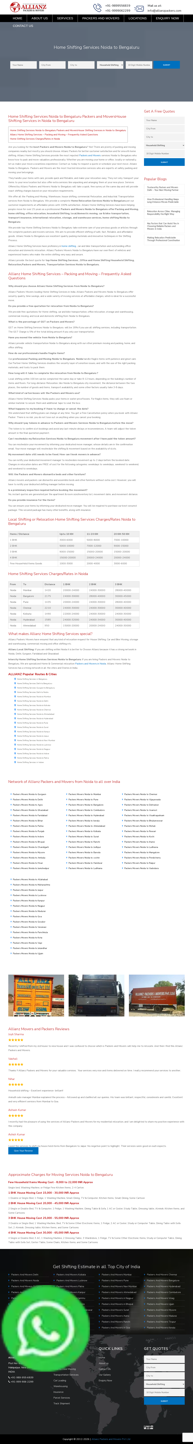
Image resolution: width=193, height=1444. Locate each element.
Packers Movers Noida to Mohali (140, 826)
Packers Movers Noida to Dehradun (141, 804)
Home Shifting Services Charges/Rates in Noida (35, 138)
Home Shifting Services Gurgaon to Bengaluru (36, 688)
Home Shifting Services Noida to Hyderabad (35, 718)
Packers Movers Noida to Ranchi (84, 841)
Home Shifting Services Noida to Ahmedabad (35, 714)
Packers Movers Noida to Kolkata (85, 831)
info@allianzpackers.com (164, 11)
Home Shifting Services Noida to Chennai (34, 710)
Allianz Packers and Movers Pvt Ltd (111, 1439)
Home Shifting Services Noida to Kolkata (33, 705)
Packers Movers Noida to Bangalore (86, 804)
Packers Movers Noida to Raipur (139, 863)
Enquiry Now (167, 18)
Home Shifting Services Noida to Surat (32, 727)
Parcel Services (62, 1397)
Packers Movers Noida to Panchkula (30, 932)
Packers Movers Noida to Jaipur (28, 890)
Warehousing (61, 1386)
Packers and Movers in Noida (90, 663)
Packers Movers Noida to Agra (28, 804)
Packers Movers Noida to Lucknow (29, 895)
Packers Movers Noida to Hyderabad (86, 815)
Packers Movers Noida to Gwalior (29, 921)
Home (17, 18)
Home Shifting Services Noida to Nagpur (33, 749)
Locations (138, 18)
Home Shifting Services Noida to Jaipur (33, 736)
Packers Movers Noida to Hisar (28, 863)
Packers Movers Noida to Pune (83, 799)
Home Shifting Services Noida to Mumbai (34, 696)
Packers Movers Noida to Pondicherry (142, 857)
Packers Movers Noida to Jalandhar (30, 948)
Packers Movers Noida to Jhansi (139, 841)
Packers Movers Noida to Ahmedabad (87, 826)
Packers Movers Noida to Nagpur (29, 906)
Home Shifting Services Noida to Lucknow (34, 745)
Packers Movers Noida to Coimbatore (86, 810)
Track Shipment (62, 1403)
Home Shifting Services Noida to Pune (32, 723)
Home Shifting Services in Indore (30, 762)
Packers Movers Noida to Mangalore (142, 852)
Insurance (58, 1392)
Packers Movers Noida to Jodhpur (85, 847)
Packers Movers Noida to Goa (27, 916)
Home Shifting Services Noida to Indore (33, 753)
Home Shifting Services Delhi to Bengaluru (34, 683)
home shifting (69, 246)
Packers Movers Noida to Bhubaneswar (143, 820)
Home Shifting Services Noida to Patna (33, 758)
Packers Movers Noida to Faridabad (30, 815)
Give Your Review (23, 1150)
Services (65, 18)
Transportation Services (66, 1374)
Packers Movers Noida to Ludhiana (85, 868)
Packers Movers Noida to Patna (28, 826)
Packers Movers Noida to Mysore (29, 852)
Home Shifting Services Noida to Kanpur (33, 731)
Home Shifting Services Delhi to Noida (32, 692)
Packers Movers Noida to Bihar (28, 820)
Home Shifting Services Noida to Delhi (32, 701)
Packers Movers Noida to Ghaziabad (30, 810)
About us (40, 18)
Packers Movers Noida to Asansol (140, 810)
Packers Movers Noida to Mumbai (85, 794)
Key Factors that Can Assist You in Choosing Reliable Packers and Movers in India (163, 226)
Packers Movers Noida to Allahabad (30, 879)
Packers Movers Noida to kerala (84, 820)
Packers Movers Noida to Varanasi (29, 927)
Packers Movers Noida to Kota (27, 937)
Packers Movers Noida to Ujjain (28, 953)
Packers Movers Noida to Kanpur (29, 900)
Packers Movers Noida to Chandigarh (31, 847)
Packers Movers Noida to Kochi (139, 836)
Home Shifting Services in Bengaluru (32, 679)
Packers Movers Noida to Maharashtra (31, 884)
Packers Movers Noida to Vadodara (141, 868)
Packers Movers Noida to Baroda (84, 852)
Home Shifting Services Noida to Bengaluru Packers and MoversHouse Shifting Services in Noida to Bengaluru (68, 130)
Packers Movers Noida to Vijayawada (142, 799)
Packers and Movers (100, 18)
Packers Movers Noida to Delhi (28, 799)
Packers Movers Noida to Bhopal (29, 841)
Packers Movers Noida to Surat (84, 836)
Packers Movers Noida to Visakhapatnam (144, 815)
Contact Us (23, 25)
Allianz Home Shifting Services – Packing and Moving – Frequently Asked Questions (54, 134)
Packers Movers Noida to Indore (28, 836)
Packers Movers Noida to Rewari (140, 831)
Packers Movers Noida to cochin (84, 857)
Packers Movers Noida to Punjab (28, 831)
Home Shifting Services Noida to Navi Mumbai (36, 740)
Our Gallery (105, 1374)
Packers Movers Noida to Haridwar (85, 863)
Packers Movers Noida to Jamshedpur (31, 868)
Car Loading (60, 1380)
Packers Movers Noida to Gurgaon (29, 794)
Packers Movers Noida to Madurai (29, 911)
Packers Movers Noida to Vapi (27, 943)
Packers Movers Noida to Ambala (29, 857)
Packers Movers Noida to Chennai (140, 794)
